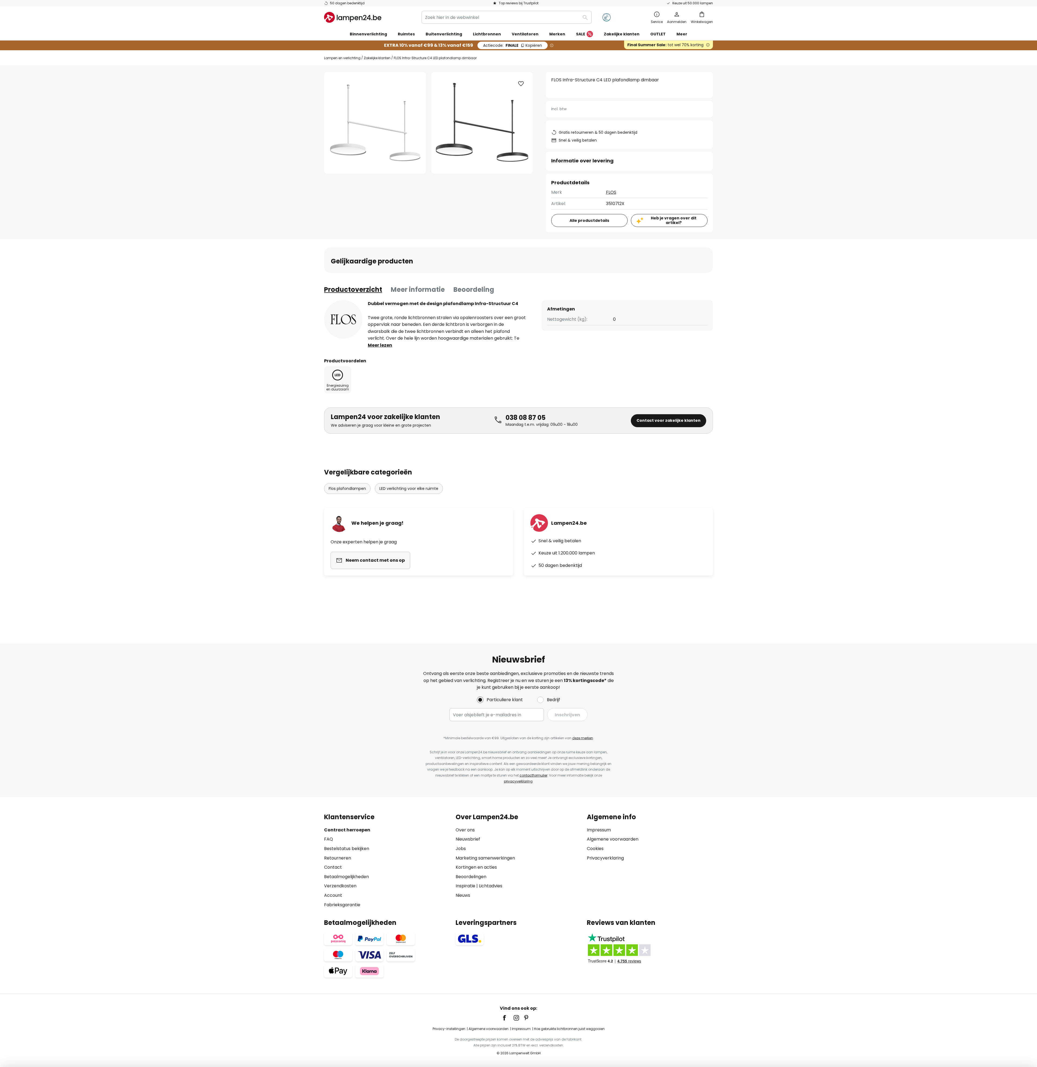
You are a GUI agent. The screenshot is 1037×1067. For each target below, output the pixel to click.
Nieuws (463, 895)
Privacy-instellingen (449, 1028)
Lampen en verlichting (342, 58)
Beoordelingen (471, 877)
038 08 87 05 (526, 417)
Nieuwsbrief (468, 839)
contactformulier (533, 775)
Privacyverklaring (605, 858)
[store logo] (352, 17)
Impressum (599, 830)
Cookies (595, 848)
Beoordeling (473, 289)
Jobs (461, 848)
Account (333, 895)
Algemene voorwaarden (612, 839)
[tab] (353, 290)
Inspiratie (465, 886)
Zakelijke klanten (377, 58)
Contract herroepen (347, 830)
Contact (333, 867)
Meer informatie (418, 289)
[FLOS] (343, 319)
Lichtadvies (490, 886)
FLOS (611, 192)
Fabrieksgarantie (342, 905)
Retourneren (337, 858)
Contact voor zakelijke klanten (669, 420)
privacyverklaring (518, 781)
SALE (580, 34)
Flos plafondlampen (347, 488)
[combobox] (506, 17)
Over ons (465, 830)
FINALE (512, 45)
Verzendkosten (340, 886)
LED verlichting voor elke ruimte (408, 488)
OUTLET (658, 34)
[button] (521, 83)
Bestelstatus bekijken (346, 848)
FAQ (328, 839)
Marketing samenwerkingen (485, 858)
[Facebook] (508, 1018)
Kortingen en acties (476, 867)
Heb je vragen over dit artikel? (673, 220)
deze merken (582, 738)
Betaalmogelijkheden (346, 877)
